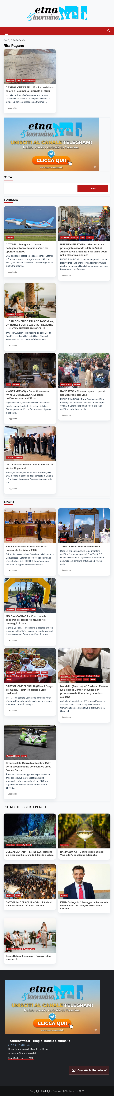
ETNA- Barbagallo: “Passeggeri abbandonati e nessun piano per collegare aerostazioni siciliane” (84, 905)
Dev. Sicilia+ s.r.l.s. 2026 (21, 1057)
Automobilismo (33, 673)
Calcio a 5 (18, 676)
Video (9, 679)
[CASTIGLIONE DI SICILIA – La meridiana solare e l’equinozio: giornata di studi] (30, 66)
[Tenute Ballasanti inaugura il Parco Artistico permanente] (30, 935)
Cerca (8, 177)
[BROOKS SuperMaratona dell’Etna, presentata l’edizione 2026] (30, 525)
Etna (18, 80)
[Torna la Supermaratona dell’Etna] (84, 525)
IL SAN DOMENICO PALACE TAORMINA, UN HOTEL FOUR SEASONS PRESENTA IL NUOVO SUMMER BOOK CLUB (30, 325)
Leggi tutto (13, 109)
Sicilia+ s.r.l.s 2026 (74, 1091)
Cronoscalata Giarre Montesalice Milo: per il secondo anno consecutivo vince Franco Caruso (28, 767)
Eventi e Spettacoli (24, 845)
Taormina (10, 314)
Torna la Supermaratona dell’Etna (80, 546)
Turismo (10, 237)
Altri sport (21, 673)
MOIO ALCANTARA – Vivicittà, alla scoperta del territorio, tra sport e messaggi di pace (26, 620)
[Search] (108, 30)
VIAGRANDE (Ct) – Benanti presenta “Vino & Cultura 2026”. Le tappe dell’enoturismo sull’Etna (27, 395)
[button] (7, 30)
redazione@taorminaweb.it (22, 1053)
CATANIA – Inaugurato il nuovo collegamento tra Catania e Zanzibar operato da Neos (27, 248)
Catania (10, 457)
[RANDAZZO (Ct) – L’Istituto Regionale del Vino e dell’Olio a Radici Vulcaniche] (84, 831)
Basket (44, 673)
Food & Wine (66, 384)
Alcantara (10, 80)
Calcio (9, 676)
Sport (9, 539)
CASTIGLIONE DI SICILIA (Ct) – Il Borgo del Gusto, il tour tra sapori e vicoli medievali (29, 690)
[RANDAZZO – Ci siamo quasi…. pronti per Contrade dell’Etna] (84, 370)
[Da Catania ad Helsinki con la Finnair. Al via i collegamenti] (30, 443)
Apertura (74, 237)
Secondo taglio (29, 80)
